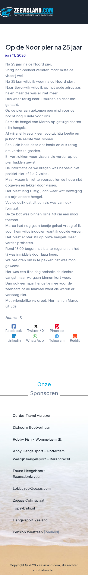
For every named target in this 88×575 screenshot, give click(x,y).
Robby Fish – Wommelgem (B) (38, 439)
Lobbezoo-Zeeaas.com (32, 488)
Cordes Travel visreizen (32, 415)
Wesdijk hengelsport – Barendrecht (41, 459)
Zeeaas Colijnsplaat (28, 500)
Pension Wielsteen (28, 532)
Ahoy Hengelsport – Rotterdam (39, 451)
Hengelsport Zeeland (30, 520)
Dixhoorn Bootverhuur (31, 427)
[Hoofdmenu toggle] (83, 12)
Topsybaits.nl (24, 508)
